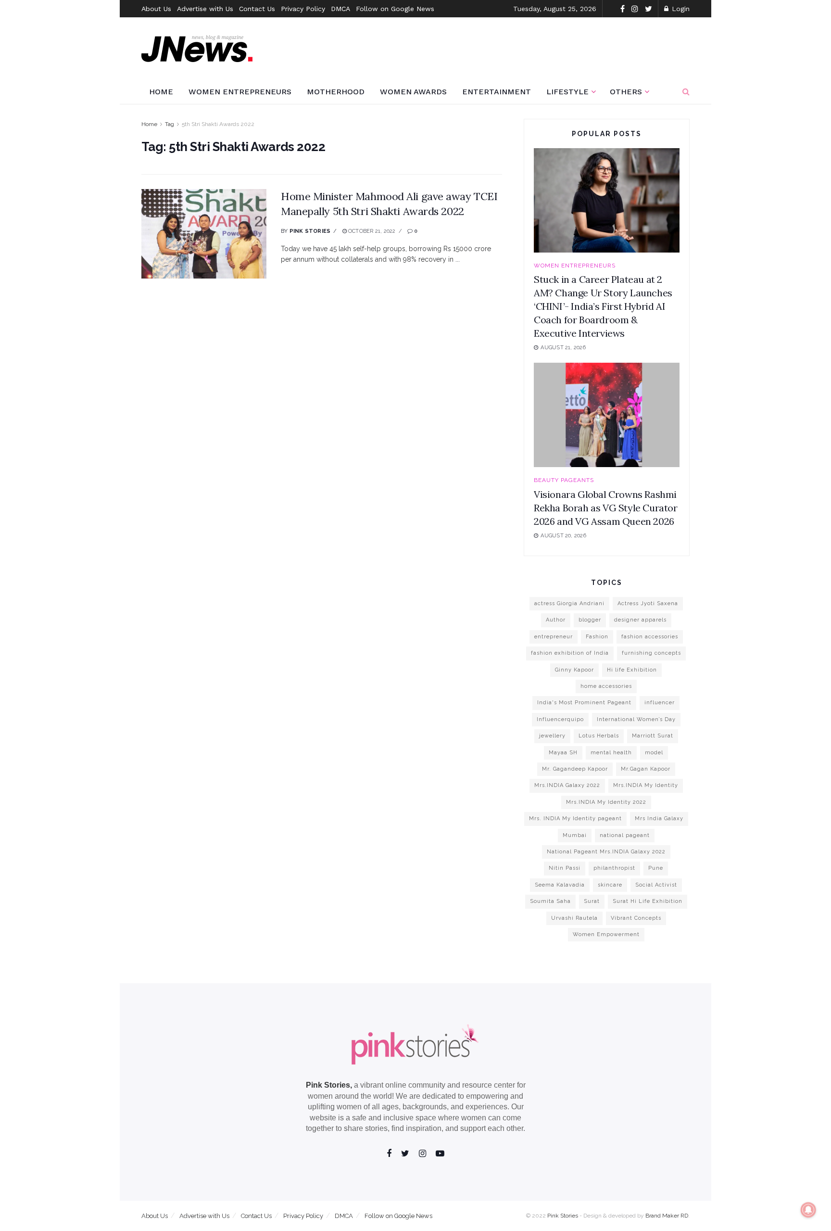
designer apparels (640, 620)
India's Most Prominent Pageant (584, 702)
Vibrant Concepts (636, 918)
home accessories (606, 686)
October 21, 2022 (371, 231)
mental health (611, 752)
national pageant (625, 835)
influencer (659, 702)
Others (626, 91)
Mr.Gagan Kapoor (645, 769)
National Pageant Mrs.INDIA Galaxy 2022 (606, 852)
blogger (590, 620)
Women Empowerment (606, 934)
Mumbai (575, 835)
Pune (655, 868)
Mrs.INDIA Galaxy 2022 (567, 785)
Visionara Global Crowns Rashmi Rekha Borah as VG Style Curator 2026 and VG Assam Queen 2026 (606, 507)
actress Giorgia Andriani (569, 603)
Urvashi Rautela (574, 918)
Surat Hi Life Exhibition (647, 901)
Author (556, 620)
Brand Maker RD (666, 1215)
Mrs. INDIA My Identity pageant (575, 818)
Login (679, 9)
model (654, 752)
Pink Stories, (329, 1085)
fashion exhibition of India (570, 653)
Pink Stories (310, 231)
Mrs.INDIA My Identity (645, 785)
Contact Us (257, 9)
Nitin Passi (564, 868)
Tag (169, 124)
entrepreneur (553, 637)
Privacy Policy (303, 9)
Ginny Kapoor (574, 670)
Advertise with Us (205, 9)
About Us (156, 9)
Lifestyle (567, 91)
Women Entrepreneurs (240, 91)
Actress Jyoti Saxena (647, 603)
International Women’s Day (636, 719)
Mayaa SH (563, 752)
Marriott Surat (652, 736)
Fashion (597, 637)
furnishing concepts (651, 653)
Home (161, 91)
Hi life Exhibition (632, 670)
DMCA (340, 9)
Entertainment (496, 91)
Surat (592, 901)
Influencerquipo (560, 719)
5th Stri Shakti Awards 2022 (218, 124)
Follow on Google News (395, 9)
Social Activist (656, 885)
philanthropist (614, 868)
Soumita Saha (550, 901)
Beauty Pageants (564, 480)
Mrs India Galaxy (659, 818)
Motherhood (336, 91)
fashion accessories (649, 637)
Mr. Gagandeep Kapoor (575, 769)
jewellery (552, 736)
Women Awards (413, 91)
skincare (610, 885)
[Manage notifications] (808, 1210)
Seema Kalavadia (560, 885)
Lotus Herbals (599, 736)
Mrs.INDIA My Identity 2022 (606, 802)
